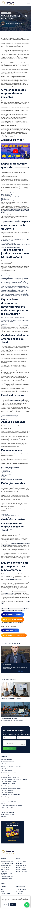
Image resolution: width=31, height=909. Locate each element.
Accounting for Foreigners (7, 761)
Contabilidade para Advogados (8, 772)
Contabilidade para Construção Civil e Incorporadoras (14, 779)
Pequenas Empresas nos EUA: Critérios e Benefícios (11, 699)
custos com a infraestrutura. (15, 579)
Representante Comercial (7, 812)
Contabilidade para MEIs (7, 792)
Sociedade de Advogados (7, 861)
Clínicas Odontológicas (6, 865)
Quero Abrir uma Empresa (12, 615)
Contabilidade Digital (21, 865)
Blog (2, 889)
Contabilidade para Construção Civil (10, 777)
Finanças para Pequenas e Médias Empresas (11, 805)
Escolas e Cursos (5, 869)
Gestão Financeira (20, 863)
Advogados (4, 764)
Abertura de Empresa (6, 759)
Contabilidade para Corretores (8, 781)
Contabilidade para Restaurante (9, 797)
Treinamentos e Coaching (7, 814)
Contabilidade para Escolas (7, 786)
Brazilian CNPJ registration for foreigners (11, 766)
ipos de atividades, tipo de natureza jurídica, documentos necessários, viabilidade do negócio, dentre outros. (15, 210)
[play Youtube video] (15, 151)
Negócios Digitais (5, 867)
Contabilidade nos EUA (6, 770)
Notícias (3, 810)
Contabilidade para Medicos (8, 790)
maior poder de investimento (17, 400)
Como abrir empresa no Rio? (22, 167)
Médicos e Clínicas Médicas (7, 808)
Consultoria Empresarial (21, 871)
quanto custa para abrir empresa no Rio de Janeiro (13, 592)
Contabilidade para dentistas (8, 783)
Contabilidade (4, 768)
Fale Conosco (19, 893)
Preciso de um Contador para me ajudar (14, 635)
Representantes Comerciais (7, 876)
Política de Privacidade (21, 889)
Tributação (4, 816)
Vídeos (2, 891)
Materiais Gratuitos (5, 893)
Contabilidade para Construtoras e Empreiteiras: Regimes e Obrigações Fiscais (12, 719)
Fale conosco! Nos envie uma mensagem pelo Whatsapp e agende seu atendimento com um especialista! (15, 609)
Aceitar (12, 904)
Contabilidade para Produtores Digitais (10, 794)
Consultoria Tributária (21, 869)
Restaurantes (4, 871)
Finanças (3, 803)
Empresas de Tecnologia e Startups (9, 801)
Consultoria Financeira (21, 867)
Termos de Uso (19, 891)
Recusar (5, 904)
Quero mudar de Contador (12, 619)
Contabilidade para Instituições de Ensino (11, 788)
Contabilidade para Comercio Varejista (10, 775)
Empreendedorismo (6, 12)
